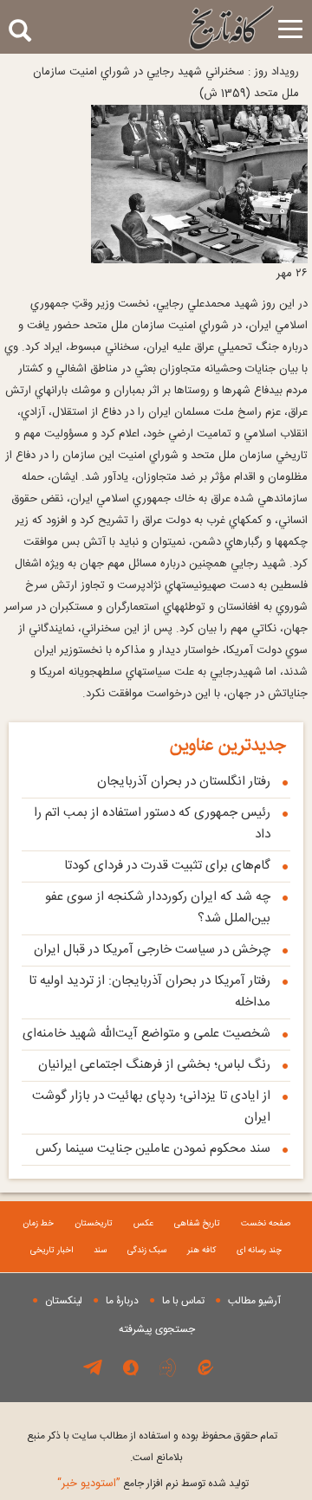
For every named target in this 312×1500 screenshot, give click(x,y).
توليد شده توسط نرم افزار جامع (153, 1483)
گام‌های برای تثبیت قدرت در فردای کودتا (167, 865)
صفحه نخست (265, 1224)
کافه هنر (201, 1251)
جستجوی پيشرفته (157, 1329)
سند (100, 1251)
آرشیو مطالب (254, 1300)
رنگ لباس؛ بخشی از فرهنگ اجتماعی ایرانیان (154, 1065)
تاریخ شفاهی (197, 1224)
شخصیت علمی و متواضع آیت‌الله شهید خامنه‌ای (146, 1033)
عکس (143, 1224)
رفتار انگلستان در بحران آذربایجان (183, 781)
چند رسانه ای (259, 1251)
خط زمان (38, 1224)
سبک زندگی (146, 1251)
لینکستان (63, 1300)
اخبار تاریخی (51, 1251)
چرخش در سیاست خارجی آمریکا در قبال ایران (152, 949)
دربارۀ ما (122, 1300)
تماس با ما (183, 1300)
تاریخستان (94, 1224)
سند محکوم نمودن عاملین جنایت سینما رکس (153, 1149)
